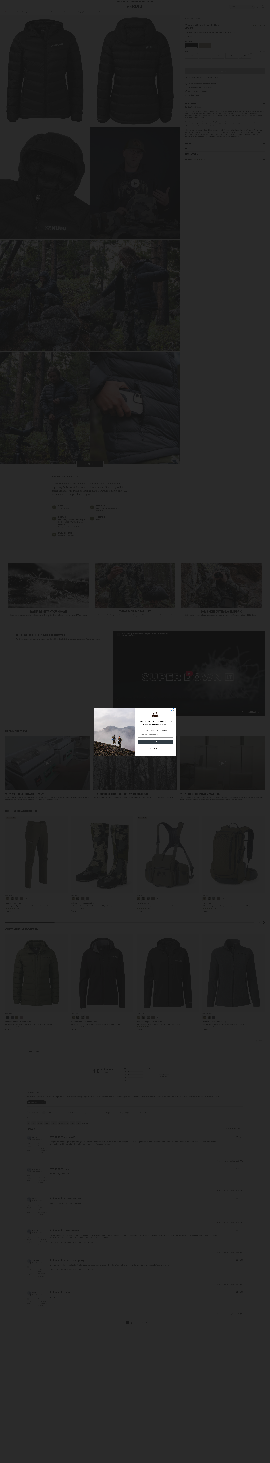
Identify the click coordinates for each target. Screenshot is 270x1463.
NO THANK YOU (155, 749)
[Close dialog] (173, 710)
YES (155, 742)
